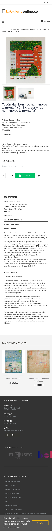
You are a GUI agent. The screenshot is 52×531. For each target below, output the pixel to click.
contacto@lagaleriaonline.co (13, 430)
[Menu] (3, 21)
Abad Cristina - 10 (13, 379)
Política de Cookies (12, 493)
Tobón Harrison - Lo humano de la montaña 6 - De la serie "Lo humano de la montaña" (24, 107)
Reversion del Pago (12, 505)
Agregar (26, 176)
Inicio (3, 28)
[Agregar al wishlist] (38, 175)
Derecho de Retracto (12, 481)
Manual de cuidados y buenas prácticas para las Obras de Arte (25, 514)
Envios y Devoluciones (13, 489)
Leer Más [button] (16, 527)
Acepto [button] (40, 523)
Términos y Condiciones (13, 509)
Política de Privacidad (13, 497)
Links (46, 2)
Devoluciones (10, 485)
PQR (7, 501)
